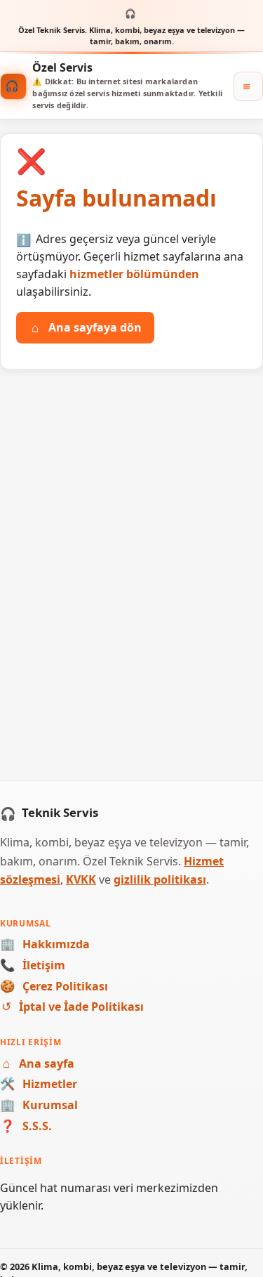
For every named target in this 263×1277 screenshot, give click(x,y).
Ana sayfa (38, 1063)
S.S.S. (26, 1126)
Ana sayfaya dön (87, 327)
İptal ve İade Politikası (72, 1006)
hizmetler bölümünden (134, 274)
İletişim (32, 965)
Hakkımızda (45, 944)
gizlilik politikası (160, 879)
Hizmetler (38, 1084)
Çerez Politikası (54, 986)
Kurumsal (39, 1105)
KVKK (81, 879)
